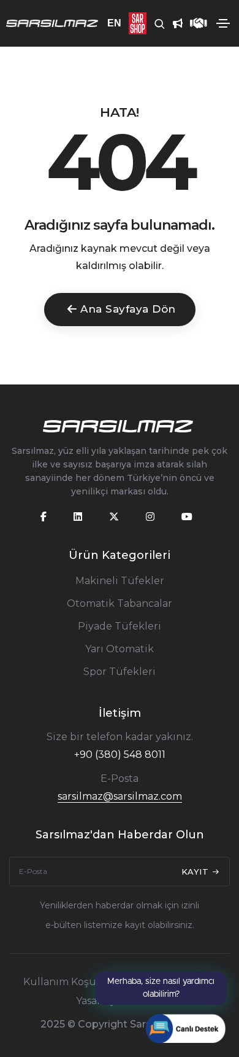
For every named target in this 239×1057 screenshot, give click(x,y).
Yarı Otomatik (119, 649)
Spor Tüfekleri (119, 671)
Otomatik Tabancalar (119, 603)
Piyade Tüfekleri (119, 626)
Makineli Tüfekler (119, 581)
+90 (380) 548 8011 (119, 754)
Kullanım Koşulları (69, 982)
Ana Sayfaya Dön (128, 309)
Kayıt (196, 871)
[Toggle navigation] (223, 23)
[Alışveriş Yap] (133, 23)
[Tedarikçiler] (195, 23)
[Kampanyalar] (174, 23)
